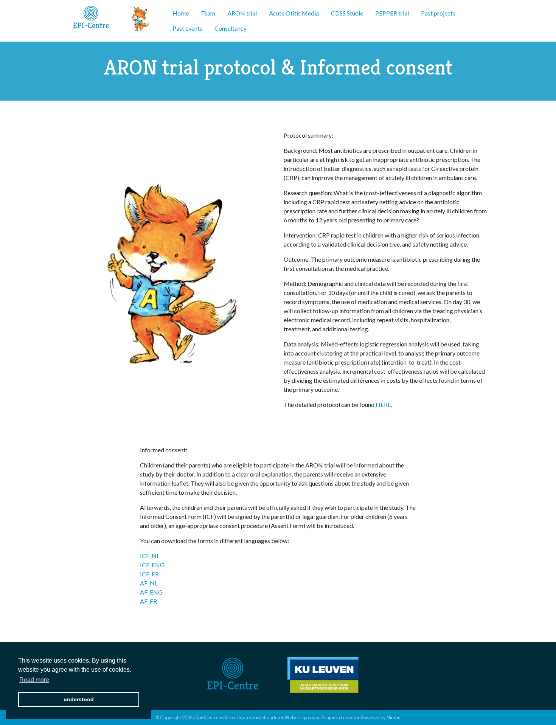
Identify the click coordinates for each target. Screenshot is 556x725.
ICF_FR (149, 574)
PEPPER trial (392, 13)
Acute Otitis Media (294, 13)
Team (208, 13)
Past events (187, 28)
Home (180, 13)
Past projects (438, 13)
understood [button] (79, 699)
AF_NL (149, 583)
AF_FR (148, 601)
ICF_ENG (152, 564)
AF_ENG (151, 592)
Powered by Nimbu (380, 717)
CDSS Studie (347, 13)
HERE (383, 404)
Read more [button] (34, 680)
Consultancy (230, 28)
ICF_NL (150, 555)
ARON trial (242, 13)
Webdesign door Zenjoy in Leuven (320, 717)
